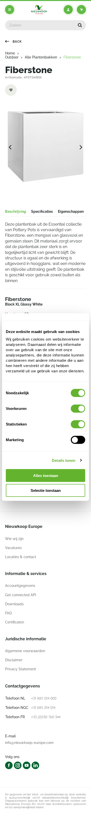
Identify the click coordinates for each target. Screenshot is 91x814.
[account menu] (68, 9)
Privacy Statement (20, 669)
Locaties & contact (20, 557)
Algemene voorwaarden (25, 651)
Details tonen (63, 460)
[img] (39, 9)
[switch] (78, 409)
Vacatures (13, 548)
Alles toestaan (45, 475)
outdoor (11, 57)
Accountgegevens (20, 586)
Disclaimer (13, 660)
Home (10, 53)
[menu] (9, 9)
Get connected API (20, 595)
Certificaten (14, 622)
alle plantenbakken (41, 57)
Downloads (14, 604)
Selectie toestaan (46, 490)
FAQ (8, 613)
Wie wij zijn (14, 539)
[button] (80, 25)
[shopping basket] (81, 9)
